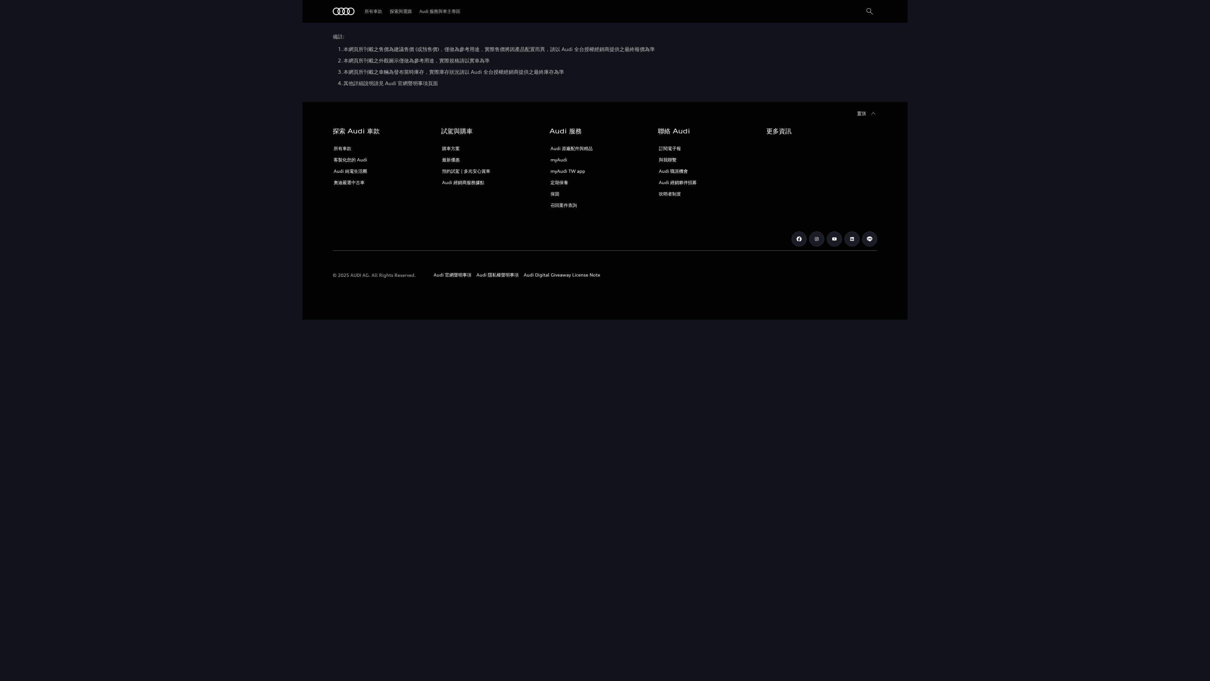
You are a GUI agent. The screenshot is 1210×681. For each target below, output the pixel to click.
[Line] (869, 239)
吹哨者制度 (670, 193)
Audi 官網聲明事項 (452, 274)
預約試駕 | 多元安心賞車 (466, 171)
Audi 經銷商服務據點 (463, 182)
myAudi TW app (567, 171)
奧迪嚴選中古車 (349, 182)
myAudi (558, 159)
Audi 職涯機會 (673, 171)
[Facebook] (799, 239)
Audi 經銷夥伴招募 (678, 182)
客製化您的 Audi (350, 159)
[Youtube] (834, 239)
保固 (554, 193)
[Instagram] (816, 239)
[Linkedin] (852, 239)
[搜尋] (869, 11)
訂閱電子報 (670, 148)
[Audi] (343, 11)
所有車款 (342, 148)
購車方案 (451, 148)
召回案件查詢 (563, 205)
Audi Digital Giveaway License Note (562, 274)
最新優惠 (451, 159)
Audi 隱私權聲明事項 (497, 274)
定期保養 (559, 182)
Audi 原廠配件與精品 (571, 148)
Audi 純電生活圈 (350, 171)
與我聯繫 (668, 159)
